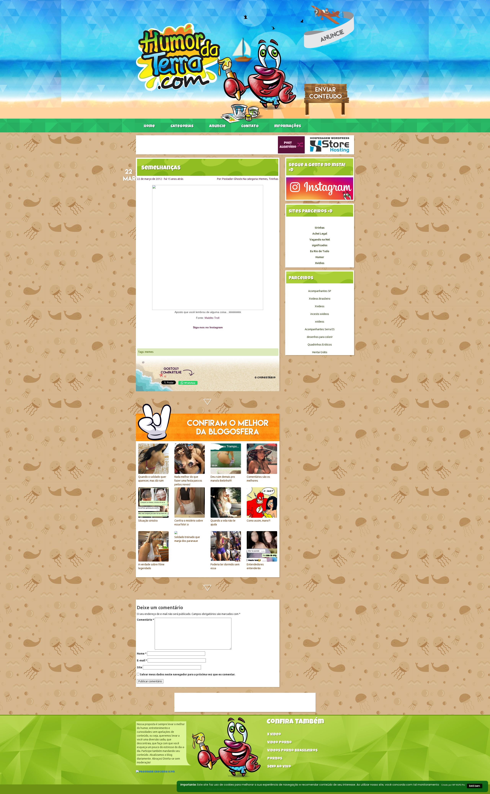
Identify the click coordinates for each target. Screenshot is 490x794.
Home (149, 126)
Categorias (182, 126)
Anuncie (217, 126)
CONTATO (250, 126)
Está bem (474, 785)
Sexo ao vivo (279, 767)
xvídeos (319, 321)
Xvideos (319, 306)
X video (274, 735)
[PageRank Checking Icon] (155, 772)
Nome (141, 653)
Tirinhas (273, 178)
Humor (319, 257)
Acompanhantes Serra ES (320, 329)
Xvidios (319, 263)
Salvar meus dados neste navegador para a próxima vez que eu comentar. (187, 674)
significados (319, 245)
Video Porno (279, 743)
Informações (287, 126)
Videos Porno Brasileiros (292, 751)
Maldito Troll (212, 317)
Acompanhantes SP (319, 291)
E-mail (142, 660)
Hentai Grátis (319, 352)
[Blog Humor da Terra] (216, 72)
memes (149, 351)
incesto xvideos (319, 313)
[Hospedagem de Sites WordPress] (329, 144)
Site (139, 667)
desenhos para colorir (320, 336)
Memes (263, 178)
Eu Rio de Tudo (319, 251)
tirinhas (319, 227)
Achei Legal (319, 233)
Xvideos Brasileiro (319, 298)
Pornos (274, 759)
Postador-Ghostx (232, 178)
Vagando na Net (320, 239)
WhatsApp (188, 383)
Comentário (145, 619)
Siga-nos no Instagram (208, 327)
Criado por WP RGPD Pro (453, 784)
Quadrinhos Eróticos (320, 344)
